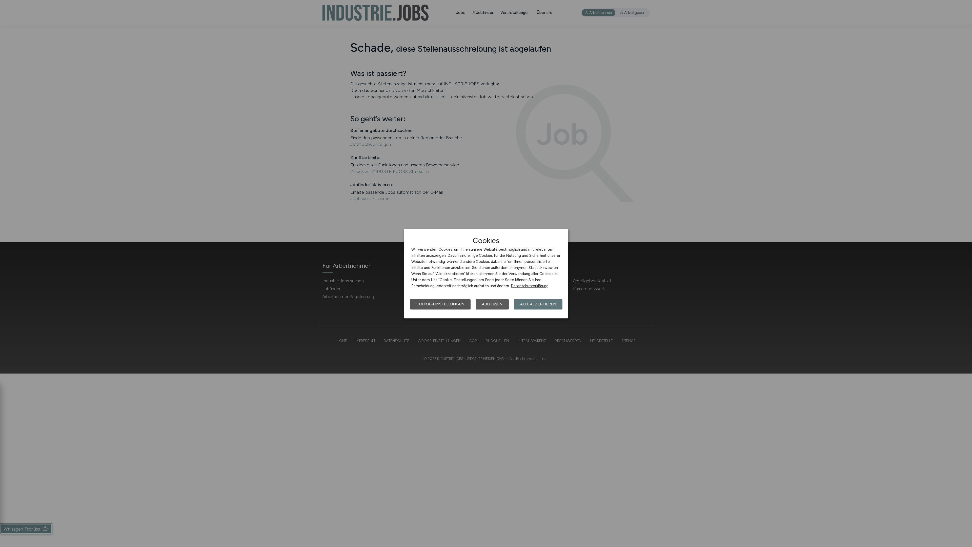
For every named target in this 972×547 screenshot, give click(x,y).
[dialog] (486, 273)
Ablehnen (492, 304)
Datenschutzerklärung (530, 286)
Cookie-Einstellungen (440, 304)
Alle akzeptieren (538, 304)
